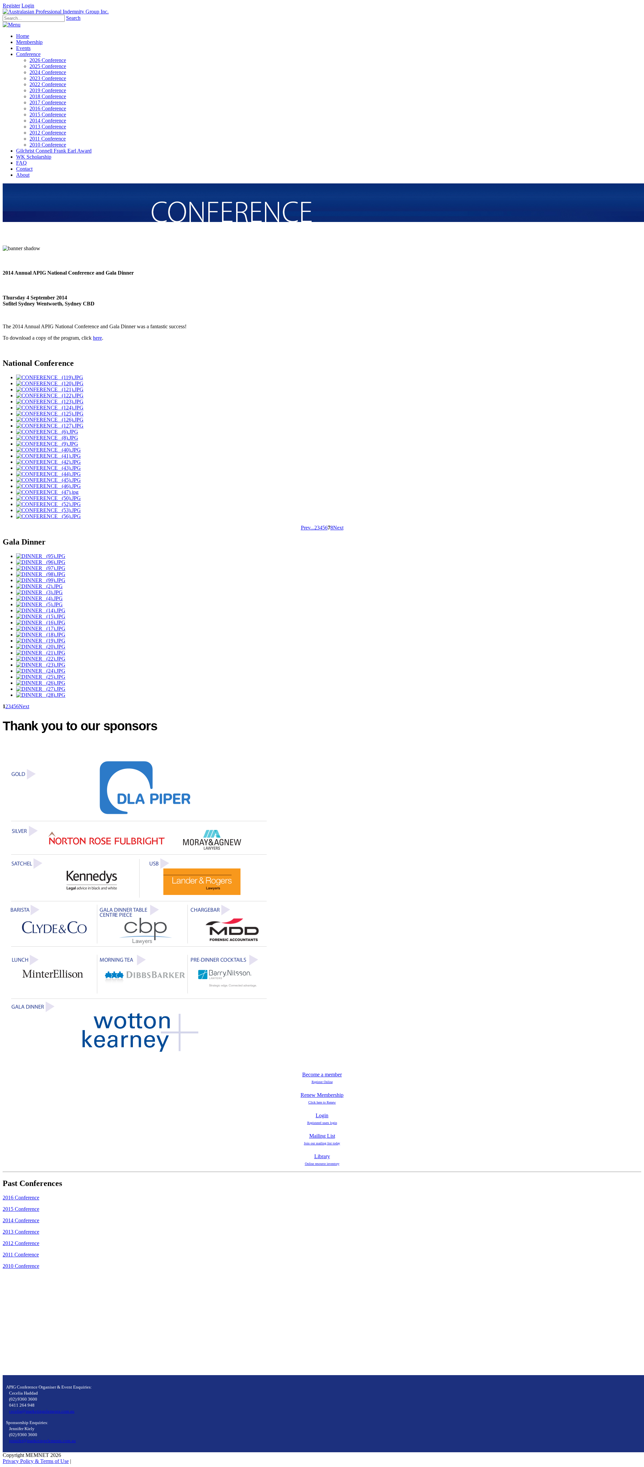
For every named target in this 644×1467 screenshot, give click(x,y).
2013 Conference (21, 1232)
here (97, 338)
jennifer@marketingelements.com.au (42, 1440)
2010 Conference (21, 1266)
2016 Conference (21, 1197)
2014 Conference (21, 1220)
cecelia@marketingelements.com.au (41, 1411)
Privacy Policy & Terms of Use (36, 1461)
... (312, 527)
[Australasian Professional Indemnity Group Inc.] (56, 11)
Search (73, 18)
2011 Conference (21, 1254)
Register (11, 5)
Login (27, 5)
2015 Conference (21, 1209)
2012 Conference (21, 1243)
